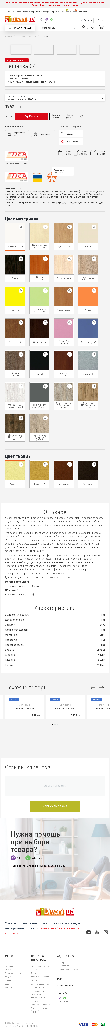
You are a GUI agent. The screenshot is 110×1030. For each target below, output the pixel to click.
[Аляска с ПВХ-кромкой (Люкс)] (21, 386)
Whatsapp (37, 857)
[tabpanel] (24, 707)
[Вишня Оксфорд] (45, 258)
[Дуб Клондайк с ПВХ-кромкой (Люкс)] (69, 386)
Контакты (84, 11)
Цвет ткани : (17, 456)
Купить (33, 116)
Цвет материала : (23, 219)
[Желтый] (21, 290)
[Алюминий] (94, 354)
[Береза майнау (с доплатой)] (45, 227)
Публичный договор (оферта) (40, 1010)
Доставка (16, 11)
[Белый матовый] (21, 227)
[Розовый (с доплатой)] (69, 322)
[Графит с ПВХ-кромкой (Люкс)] (45, 386)
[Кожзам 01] (21, 464)
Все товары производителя (16, 163)
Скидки (73, 11)
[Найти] (75, 28)
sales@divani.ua (65, 985)
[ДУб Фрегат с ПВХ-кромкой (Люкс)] (21, 418)
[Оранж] (94, 290)
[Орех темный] (45, 322)
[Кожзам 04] (94, 464)
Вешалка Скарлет (65, 708)
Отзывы (65, 11)
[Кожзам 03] (69, 464)
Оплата (26, 11)
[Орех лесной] (21, 322)
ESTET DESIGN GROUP (30, 1026)
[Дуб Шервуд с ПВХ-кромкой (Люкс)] (45, 418)
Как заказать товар (40, 966)
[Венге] (21, 258)
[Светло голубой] (94, 322)
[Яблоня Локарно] (69, 354)
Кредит (55, 11)
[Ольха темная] (69, 290)
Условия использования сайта (40, 1003)
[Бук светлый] (69, 227)
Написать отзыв (55, 806)
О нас (7, 11)
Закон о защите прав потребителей (40, 985)
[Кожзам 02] (45, 464)
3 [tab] (57, 724)
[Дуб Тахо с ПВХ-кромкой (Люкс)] (94, 386)
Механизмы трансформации (38, 996)
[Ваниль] (94, 227)
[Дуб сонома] (94, 258)
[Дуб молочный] (69, 258)
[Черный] (45, 354)
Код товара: (13, 60)
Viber (20, 857)
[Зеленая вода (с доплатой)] (45, 290)
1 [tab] (52, 724)
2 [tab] (55, 724)
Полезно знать (37, 991)
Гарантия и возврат (41, 11)
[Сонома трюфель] (21, 354)
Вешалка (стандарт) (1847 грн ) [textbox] (23, 99)
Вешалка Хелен (25, 708)
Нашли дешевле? (70, 116)
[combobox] (55, 97)
